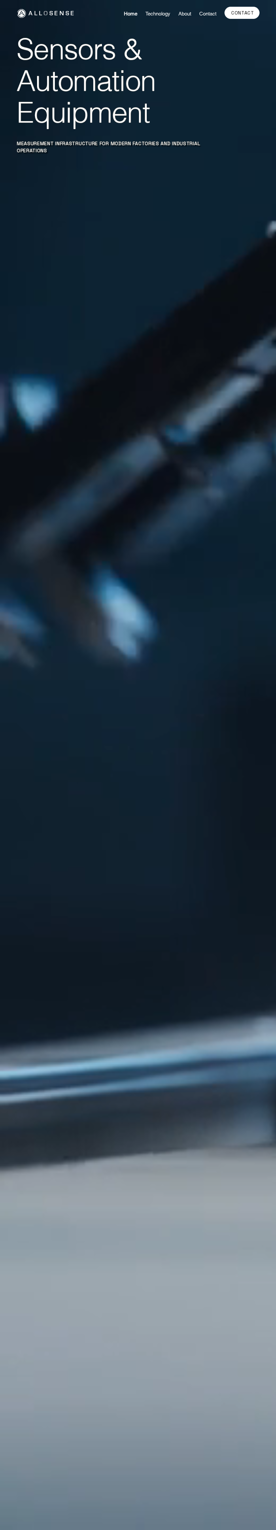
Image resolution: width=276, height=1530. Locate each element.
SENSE (62, 13)
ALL (36, 13)
